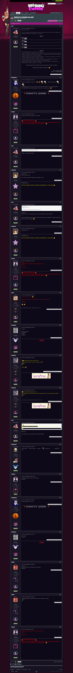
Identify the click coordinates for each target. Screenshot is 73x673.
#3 (60, 111)
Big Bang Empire (12, 669)
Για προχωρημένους (62, 3)
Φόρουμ (18, 12)
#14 (60, 444)
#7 (60, 226)
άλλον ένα (59, 371)
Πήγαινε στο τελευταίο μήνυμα (58, 661)
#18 (60, 562)
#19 (60, 594)
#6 (60, 202)
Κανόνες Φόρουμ (32, 12)
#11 (60, 355)
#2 (60, 77)
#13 (60, 420)
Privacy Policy (61, 669)
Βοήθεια (16, 671)
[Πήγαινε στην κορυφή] (36, 671)
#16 (60, 497)
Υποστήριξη (26, 12)
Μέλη (22, 12)
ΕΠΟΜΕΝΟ (19, 20)
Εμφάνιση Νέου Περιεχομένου (55, 12)
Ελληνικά (12, 671)
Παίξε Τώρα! (13, 12)
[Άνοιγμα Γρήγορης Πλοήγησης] (62, 13)
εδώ (25, 153)
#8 (60, 258)
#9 (60, 292)
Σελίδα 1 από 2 (13, 20)
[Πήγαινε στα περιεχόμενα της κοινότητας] (36, 6)
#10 (60, 325)
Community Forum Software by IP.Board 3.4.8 (57, 671)
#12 (60, 387)
